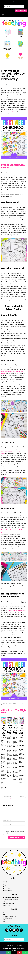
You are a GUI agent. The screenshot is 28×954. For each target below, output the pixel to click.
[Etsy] (21, 930)
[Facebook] (10, 930)
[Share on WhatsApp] (25, 952)
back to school (7, 703)
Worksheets (13, 705)
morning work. (9, 649)
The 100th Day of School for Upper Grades (4, 730)
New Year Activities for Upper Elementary (21, 730)
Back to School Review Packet (13, 166)
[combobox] (14, 6)
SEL (20, 61)
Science (7, 61)
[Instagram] (6, 930)
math (12, 703)
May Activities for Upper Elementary (15, 729)
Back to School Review (10, 112)
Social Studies (20, 49)
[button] (14, 2)
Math (20, 37)
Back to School (10, 84)
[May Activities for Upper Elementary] (15, 720)
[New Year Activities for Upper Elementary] (21, 720)
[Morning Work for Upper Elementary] (9, 720)
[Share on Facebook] (3, 952)
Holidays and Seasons (7, 48)
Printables (16, 703)
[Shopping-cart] (17, 930)
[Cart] (3, 15)
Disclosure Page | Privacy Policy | (12, 948)
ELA (7, 37)
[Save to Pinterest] (19, 952)
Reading (19, 84)
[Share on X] (14, 952)
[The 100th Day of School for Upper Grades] (3, 720)
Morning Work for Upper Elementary (9, 729)
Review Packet (6, 705)
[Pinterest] (14, 930)
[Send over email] (8, 952)
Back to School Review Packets (17, 610)
